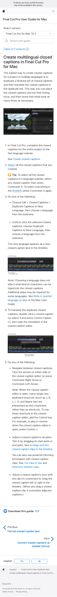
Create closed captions (26, 159)
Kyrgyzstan (6, 584)
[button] (16, 49)
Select (11, 164)
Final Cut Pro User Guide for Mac (25, 19)
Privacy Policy (21, 592)
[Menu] (53, 11)
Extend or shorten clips (25, 466)
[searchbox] (28, 40)
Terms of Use (7, 592)
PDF (37, 511)
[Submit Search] (6, 40)
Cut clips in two (33, 462)
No (39, 561)
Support (13, 570)
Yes (21, 561)
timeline (16, 190)
